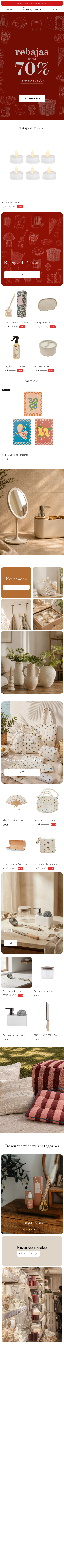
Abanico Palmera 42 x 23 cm (15, 820)
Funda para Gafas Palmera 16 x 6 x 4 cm (16, 864)
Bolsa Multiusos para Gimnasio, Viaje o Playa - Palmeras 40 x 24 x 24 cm (47, 820)
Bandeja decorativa (43, 323)
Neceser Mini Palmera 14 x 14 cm (47, 864)
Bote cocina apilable (44, 991)
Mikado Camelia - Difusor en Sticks (15, 323)
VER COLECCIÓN (32, 1230)
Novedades (31, 380)
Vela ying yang (41, 366)
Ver (22, 275)
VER (16, 587)
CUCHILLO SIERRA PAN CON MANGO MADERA (46, 1035)
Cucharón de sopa (12, 991)
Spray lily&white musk (14, 366)
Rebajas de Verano (31, 128)
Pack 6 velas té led (11, 203)
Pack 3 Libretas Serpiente (15, 455)
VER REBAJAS (32, 99)
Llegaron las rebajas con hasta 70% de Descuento (32, 3)
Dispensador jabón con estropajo (14, 1035)
